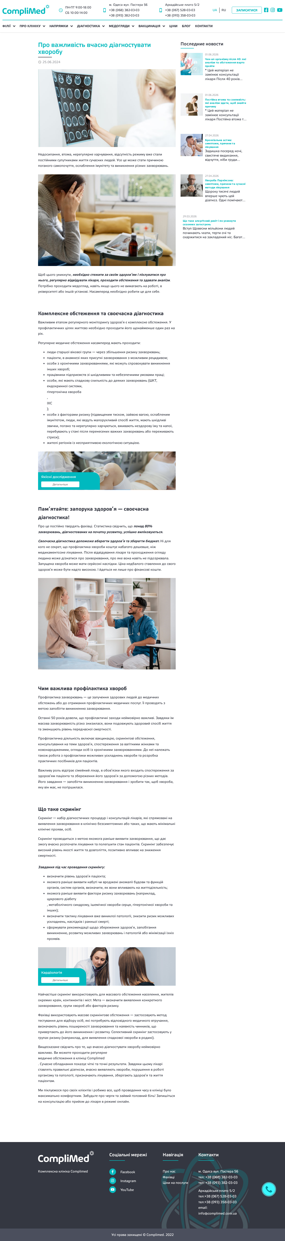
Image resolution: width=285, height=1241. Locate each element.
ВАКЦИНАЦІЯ (149, 26)
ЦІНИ (173, 26)
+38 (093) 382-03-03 (124, 15)
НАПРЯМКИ (58, 26)
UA (215, 10)
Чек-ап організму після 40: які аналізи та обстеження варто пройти (225, 63)
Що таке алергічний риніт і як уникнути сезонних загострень (209, 222)
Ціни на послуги (175, 1183)
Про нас (169, 1171)
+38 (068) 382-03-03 (124, 10)
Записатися (246, 10)
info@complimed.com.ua (217, 1213)
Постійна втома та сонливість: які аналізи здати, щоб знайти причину (225, 103)
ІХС (49, 403)
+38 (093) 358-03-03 (180, 15)
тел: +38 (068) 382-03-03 (218, 1177)
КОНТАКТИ (204, 26)
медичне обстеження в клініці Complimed (71, 1058)
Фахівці (169, 1177)
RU (224, 10)
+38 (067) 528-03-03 (180, 10)
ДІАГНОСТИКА (88, 26)
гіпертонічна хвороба (64, 392)
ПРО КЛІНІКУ (30, 26)
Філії (6, 26)
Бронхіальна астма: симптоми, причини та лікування (220, 144)
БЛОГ (186, 26)
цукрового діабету (61, 899)
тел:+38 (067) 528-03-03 (217, 1196)
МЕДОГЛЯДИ (119, 26)
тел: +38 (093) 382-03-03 (218, 1183)
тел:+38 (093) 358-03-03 (217, 1202)
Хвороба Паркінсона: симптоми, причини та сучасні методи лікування (225, 184)
